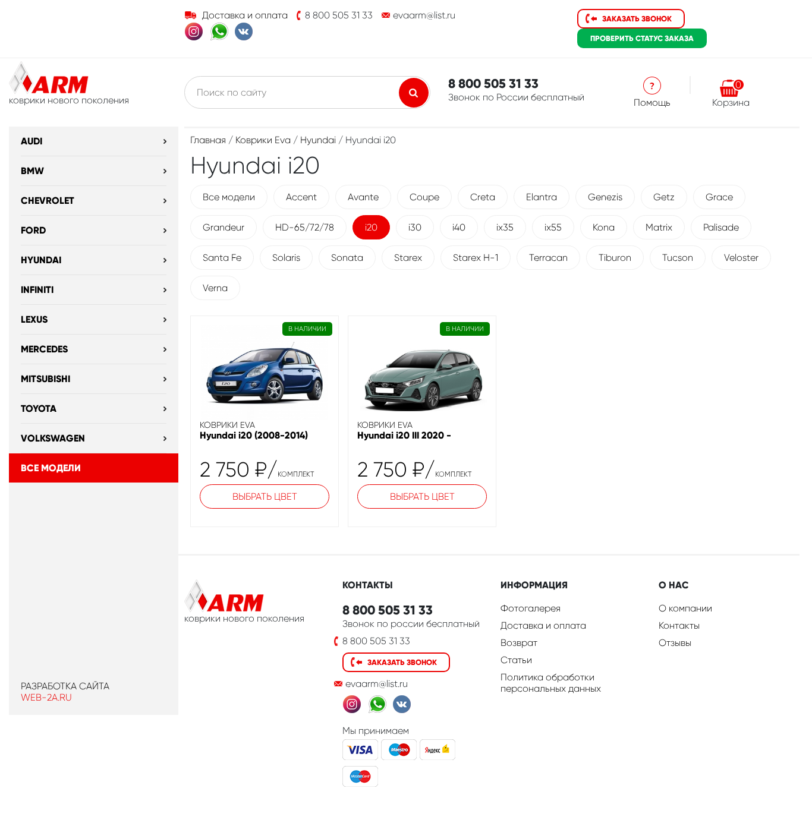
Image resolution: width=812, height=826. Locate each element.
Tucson (677, 257)
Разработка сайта (65, 686)
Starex (408, 257)
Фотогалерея (531, 608)
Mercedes (44, 349)
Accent (301, 197)
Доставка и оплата (245, 15)
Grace (719, 197)
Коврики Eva (263, 140)
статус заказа (642, 38)
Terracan (548, 257)
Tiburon (615, 257)
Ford (33, 230)
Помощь (652, 102)
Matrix (659, 227)
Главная (208, 140)
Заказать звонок (637, 18)
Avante (363, 197)
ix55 (553, 227)
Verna (215, 288)
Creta (482, 197)
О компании (685, 608)
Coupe (424, 197)
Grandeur (223, 227)
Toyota (38, 408)
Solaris (286, 257)
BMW (32, 170)
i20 (371, 227)
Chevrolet (47, 200)
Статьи (516, 660)
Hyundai (41, 260)
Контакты (679, 625)
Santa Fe (222, 257)
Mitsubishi (45, 378)
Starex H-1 (475, 257)
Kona (604, 227)
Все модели (51, 468)
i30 (414, 227)
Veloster (741, 257)
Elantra (541, 197)
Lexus (34, 319)
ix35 (505, 227)
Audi (31, 141)
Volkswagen (53, 438)
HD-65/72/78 (304, 227)
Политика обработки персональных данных (551, 682)
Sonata (347, 257)
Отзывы (675, 642)
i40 (458, 227)
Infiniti (37, 289)
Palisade (721, 227)
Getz (664, 197)
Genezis (605, 197)
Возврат (519, 642)
